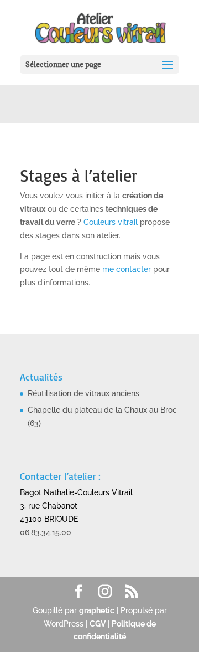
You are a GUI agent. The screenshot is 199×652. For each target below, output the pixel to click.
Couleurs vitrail (110, 222)
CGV (98, 623)
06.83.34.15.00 (45, 532)
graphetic (96, 610)
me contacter (126, 269)
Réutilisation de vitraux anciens (83, 393)
